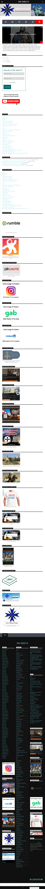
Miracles (18, 762)
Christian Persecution (20, 677)
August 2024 (4, 684)
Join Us (3, 128)
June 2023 (4, 705)
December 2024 (5, 679)
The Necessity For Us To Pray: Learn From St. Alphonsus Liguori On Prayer (16, 159)
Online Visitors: (5, 57)
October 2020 (5, 752)
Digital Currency (19, 696)
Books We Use (5, 118)
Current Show (19, 693)
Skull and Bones (19, 835)
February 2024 (5, 693)
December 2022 (5, 714)
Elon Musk (18, 707)
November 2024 (5, 680)
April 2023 (4, 708)
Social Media (18, 839)
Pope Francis (18, 793)
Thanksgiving (18, 842)
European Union (19, 712)
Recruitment (18, 807)
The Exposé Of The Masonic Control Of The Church (12, 150)
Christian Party (19, 675)
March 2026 (4, 657)
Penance (18, 788)
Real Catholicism (5, 144)
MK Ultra (18, 764)
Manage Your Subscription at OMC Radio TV (10, 129)
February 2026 (5, 658)
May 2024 (4, 689)
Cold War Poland (19, 686)
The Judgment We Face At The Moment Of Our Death (12, 162)
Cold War (18, 684)
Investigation (18, 729)
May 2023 (4, 706)
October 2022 (5, 717)
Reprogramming (19, 809)
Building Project (17, 27)
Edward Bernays (19, 705)
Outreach (18, 785)
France (17, 714)
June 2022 (4, 722)
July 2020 (4, 756)
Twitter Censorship (20, 849)
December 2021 (5, 731)
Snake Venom (18, 837)
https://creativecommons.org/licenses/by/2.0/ (36, 849)
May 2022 (4, 724)
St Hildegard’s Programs (7, 145)
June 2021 (4, 740)
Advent (17, 649)
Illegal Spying (18, 726)
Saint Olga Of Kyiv (19, 825)
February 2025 (5, 676)
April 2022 (4, 725)
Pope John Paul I (19, 795)
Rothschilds (18, 814)
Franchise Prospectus (20, 715)
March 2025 (4, 674)
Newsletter (4, 132)
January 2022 (4, 730)
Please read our (10, 82)
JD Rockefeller (19, 738)
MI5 (17, 757)
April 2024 (4, 690)
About (3, 116)
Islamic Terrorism (19, 735)
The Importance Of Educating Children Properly (11, 164)
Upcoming (18, 852)
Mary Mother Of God (20, 750)
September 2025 (5, 665)
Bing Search (18, 667)
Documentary (18, 700)
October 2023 (5, 699)
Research (18, 812)
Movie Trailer (18, 769)
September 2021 (5, 736)
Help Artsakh (18, 722)
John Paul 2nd (19, 742)
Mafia (17, 745)
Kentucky (18, 743)
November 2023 (5, 698)
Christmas (18, 679)
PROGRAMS (4, 138)
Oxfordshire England (20, 786)
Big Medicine (18, 665)
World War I (18, 863)
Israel (17, 736)
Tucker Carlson (19, 847)
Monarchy (18, 765)
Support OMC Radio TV (6, 147)
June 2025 (4, 670)
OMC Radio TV (23, 1)
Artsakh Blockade (19, 663)
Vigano (17, 858)
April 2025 (4, 673)
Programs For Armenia (6, 140)
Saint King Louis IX (19, 823)
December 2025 (5, 661)
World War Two (19, 865)
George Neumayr (19, 719)
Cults (17, 691)
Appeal (4, 27)
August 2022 (4, 719)
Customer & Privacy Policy (7, 121)
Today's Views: (4, 58)
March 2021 (4, 744)
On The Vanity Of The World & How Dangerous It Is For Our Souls (15, 165)
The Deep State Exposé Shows (8, 148)
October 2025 (5, 664)
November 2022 (5, 715)
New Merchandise (19, 772)
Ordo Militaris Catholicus (21, 783)
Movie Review (19, 767)
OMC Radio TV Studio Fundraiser (8, 135)
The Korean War (19, 844)
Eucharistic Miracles (20, 710)
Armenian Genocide (20, 660)
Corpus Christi (19, 688)
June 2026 (4, 652)
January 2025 (4, 677)
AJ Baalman (5, 41)
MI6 (17, 758)
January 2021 (4, 747)
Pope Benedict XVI (19, 792)
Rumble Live (18, 818)
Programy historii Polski (6, 143)
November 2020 (5, 750)
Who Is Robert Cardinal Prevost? (8, 151)
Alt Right (18, 653)
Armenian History (19, 662)
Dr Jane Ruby (18, 702)
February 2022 (5, 728)
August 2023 (4, 702)
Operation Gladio (19, 779)
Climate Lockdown (19, 682)
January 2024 (4, 695)
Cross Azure (18, 689)
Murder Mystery (19, 771)
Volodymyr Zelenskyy (20, 861)
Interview (18, 728)
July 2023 (4, 703)
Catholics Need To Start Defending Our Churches (23, 34)
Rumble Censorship (20, 816)
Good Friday (18, 721)
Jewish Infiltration (19, 740)
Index (3, 126)
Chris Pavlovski (19, 674)
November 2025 (5, 663)
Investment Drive (19, 731)
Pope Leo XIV (18, 799)
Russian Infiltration (20, 819)
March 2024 (4, 692)
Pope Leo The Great (20, 797)
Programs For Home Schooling (8, 141)
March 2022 (4, 727)
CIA (16, 681)
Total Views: (4, 60)
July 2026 (4, 651)
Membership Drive (19, 755)
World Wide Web (19, 866)
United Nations (19, 851)
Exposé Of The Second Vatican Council (9, 124)
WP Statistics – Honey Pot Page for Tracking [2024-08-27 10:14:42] (15, 153)
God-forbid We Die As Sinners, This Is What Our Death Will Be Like (15, 161)
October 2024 (5, 682)
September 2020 (5, 753)
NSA (17, 778)
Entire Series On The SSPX (7, 122)
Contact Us (4, 119)
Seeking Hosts (19, 830)
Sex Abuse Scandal (20, 832)
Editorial (17, 703)
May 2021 (4, 741)
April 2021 (4, 743)
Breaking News (10, 27)
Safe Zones (18, 821)
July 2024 (4, 686)
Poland (17, 790)
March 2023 (4, 709)
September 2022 (5, 718)
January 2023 (4, 712)
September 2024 (5, 683)
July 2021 (4, 739)
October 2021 (5, 734)
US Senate (18, 854)
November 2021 (5, 733)
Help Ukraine (18, 724)
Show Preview (19, 833)
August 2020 (4, 755)
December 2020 (5, 749)
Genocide (18, 717)
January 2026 (4, 660)
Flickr (35, 843)
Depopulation (19, 695)
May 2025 (4, 671)
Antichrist (18, 656)
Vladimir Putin (19, 859)
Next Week (18, 774)
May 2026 (4, 654)
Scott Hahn (18, 828)
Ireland (17, 733)
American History (19, 655)
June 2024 (4, 687)
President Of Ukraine (20, 802)
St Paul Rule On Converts (21, 840)
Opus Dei (18, 781)
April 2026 (4, 655)
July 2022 (4, 721)
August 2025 (4, 667)
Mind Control (18, 760)
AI (16, 651)
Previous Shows (5, 137)
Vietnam (17, 856)
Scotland (18, 826)
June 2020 (4, 757)
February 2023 (5, 711)
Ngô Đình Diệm (19, 776)
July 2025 (4, 668)
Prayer (17, 800)
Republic (18, 811)
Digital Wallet (18, 698)
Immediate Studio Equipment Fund (9, 125)
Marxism (18, 749)
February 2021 (5, 746)
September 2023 (5, 701)
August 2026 (4, 649)
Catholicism (24, 27)
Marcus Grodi (19, 747)
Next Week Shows (5, 134)
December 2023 (5, 696)
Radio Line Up (19, 805)
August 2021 (4, 737)
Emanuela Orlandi (19, 709)
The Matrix (18, 846)
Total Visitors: (4, 61)
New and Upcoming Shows (7, 131)
